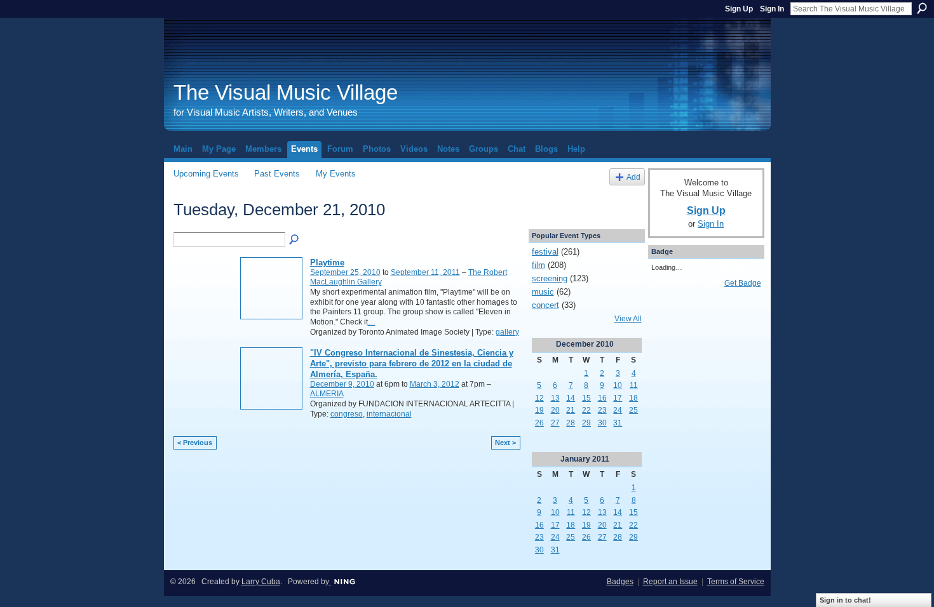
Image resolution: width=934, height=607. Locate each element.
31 (617, 422)
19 (539, 410)
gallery (507, 332)
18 (633, 398)
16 (602, 398)
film (538, 265)
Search (922, 8)
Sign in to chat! (845, 600)
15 (586, 398)
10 (617, 385)
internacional (389, 414)
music (543, 292)
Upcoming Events (206, 173)
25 (633, 410)
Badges (620, 581)
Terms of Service (735, 581)
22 (586, 410)
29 (586, 422)
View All (628, 318)
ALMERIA (327, 393)
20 (555, 410)
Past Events (277, 173)
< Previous (194, 442)
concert (545, 305)
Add (633, 177)
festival (545, 252)
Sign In (772, 8)
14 (570, 398)
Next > (505, 442)
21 (570, 410)
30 (602, 422)
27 (555, 422)
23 (602, 410)
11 (634, 385)
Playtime (327, 262)
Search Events (295, 240)
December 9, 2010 (342, 384)
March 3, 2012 (434, 384)
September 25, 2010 (345, 272)
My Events (336, 173)
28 (570, 422)
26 (539, 422)
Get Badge (742, 283)
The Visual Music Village (285, 92)
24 (617, 410)
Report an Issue (670, 581)
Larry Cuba (260, 581)
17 (617, 398)
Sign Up (739, 8)
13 (555, 398)
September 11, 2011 (425, 272)
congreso (346, 414)
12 (539, 398)
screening (549, 278)
